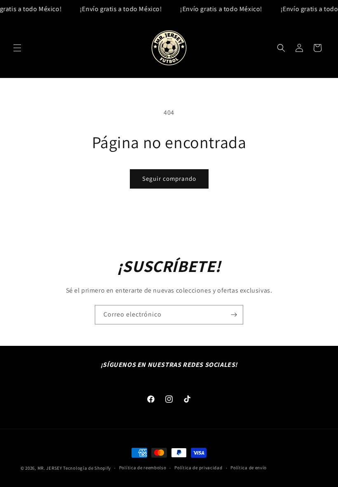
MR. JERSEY (50, 468)
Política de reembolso (143, 467)
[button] (17, 48)
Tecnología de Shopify (87, 468)
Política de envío (248, 467)
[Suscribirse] (234, 314)
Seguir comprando (169, 178)
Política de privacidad (198, 467)
